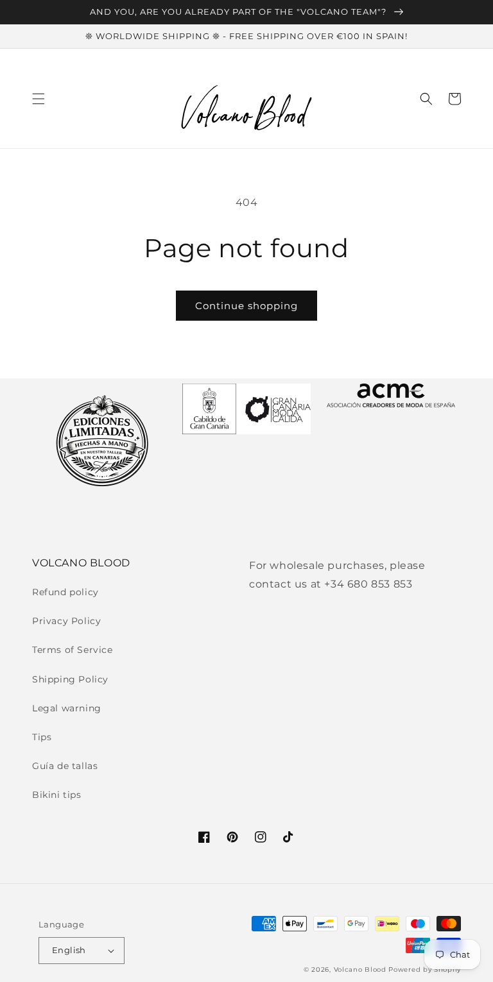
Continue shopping (246, 306)
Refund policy (65, 592)
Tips (41, 737)
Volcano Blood (360, 969)
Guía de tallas (65, 766)
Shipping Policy (70, 679)
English (69, 950)
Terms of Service (72, 650)
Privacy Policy (66, 621)
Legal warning (66, 708)
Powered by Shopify (424, 969)
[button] (38, 99)
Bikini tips (57, 794)
